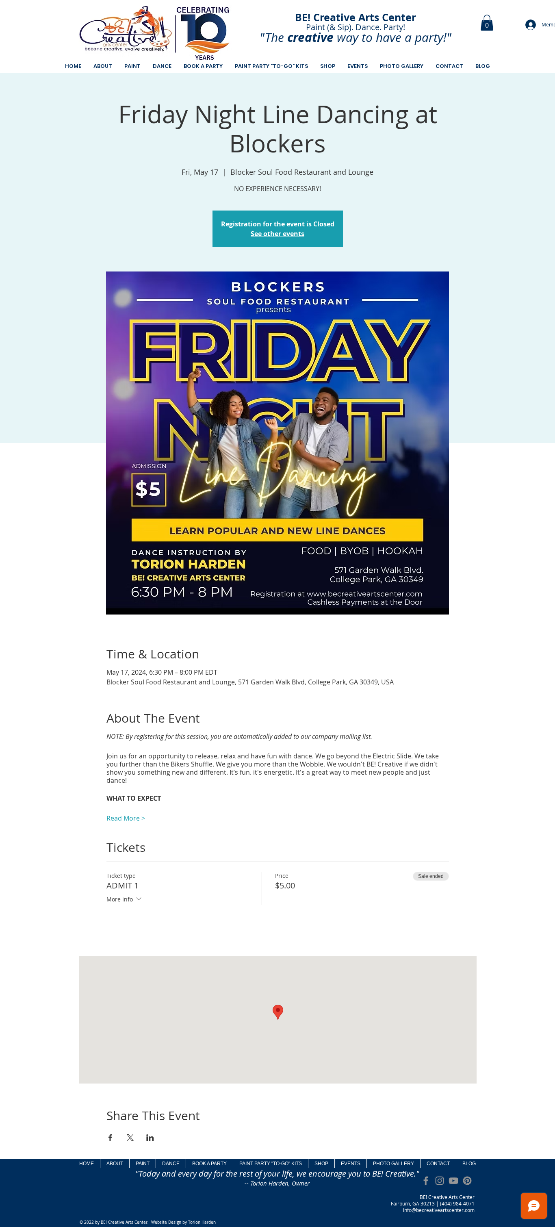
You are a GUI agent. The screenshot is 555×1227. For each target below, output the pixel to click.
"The (272, 37)
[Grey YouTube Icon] (453, 1180)
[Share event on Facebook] (110, 1137)
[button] (487, 22)
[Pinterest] (467, 1180)
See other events (277, 233)
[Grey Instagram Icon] (439, 1180)
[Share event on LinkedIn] (150, 1137)
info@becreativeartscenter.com (439, 1210)
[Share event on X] (130, 1137)
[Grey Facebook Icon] (425, 1180)
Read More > (125, 818)
